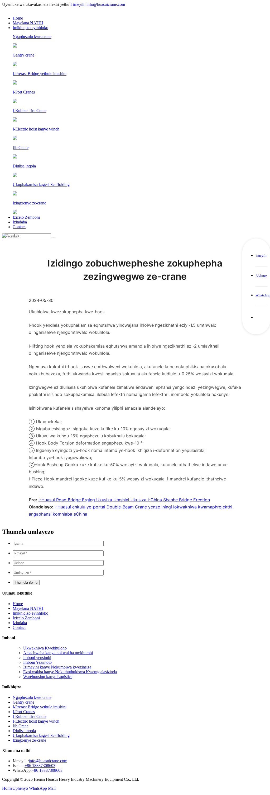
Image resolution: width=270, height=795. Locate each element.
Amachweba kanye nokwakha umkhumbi (58, 653)
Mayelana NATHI (28, 23)
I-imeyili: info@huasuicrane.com (97, 4)
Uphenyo (20, 788)
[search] (53, 237)
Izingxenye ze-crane (29, 740)
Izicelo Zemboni (26, 217)
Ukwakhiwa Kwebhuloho (45, 648)
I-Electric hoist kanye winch (36, 721)
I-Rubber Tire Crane (29, 716)
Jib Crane (20, 726)
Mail (52, 788)
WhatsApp (38, 788)
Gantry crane (23, 702)
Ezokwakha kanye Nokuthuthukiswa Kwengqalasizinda (70, 672)
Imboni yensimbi (37, 657)
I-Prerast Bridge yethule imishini (39, 707)
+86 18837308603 (40, 765)
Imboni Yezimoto (37, 662)
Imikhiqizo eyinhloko (30, 27)
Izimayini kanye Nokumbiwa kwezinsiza (57, 667)
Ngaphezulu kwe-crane (32, 697)
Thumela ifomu (26, 582)
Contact (19, 227)
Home (18, 18)
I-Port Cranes (24, 711)
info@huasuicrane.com (48, 761)
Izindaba (20, 222)
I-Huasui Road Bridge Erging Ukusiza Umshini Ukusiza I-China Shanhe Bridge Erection (124, 499)
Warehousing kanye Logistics (47, 676)
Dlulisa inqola (24, 730)
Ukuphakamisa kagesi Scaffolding (41, 735)
